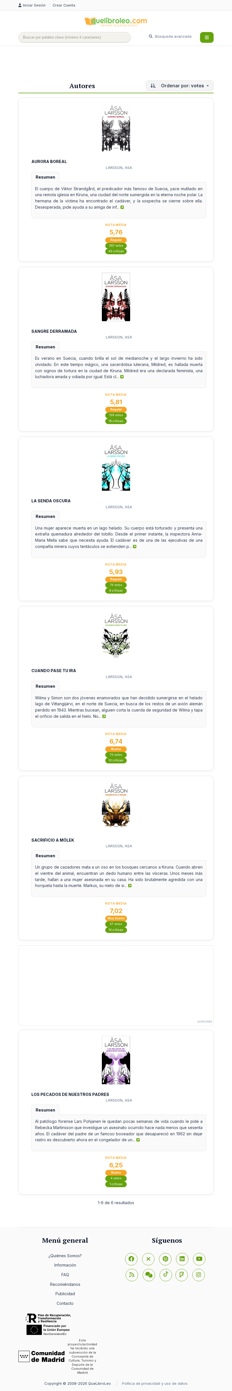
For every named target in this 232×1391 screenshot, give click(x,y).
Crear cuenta (64, 5)
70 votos (116, 755)
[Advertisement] (121, 64)
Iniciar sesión (35, 5)
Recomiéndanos (65, 1284)
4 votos (116, 1178)
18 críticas (116, 421)
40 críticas (116, 251)
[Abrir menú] (207, 37)
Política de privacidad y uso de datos (155, 1383)
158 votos (116, 415)
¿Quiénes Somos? (65, 1255)
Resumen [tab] (45, 177)
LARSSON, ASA (119, 167)
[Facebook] (131, 1259)
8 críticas (116, 590)
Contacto (65, 1303)
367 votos (116, 245)
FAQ (65, 1274)
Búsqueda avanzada (173, 36)
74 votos (116, 585)
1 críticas (116, 1184)
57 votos (116, 924)
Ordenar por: (182, 85)
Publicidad (65, 1293)
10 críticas (116, 760)
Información (65, 1265)
